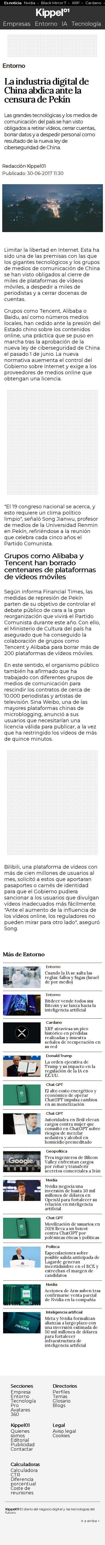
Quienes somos (20, 1433)
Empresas (17, 23)
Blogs (59, 1405)
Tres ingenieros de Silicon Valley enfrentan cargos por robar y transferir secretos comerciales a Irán (73, 1164)
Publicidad (23, 1445)
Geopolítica (56, 1151)
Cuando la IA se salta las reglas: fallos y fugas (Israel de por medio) (72, 977)
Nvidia (29, 3)
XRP (76, 3)
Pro (15, 1405)
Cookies (61, 1436)
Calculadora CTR (24, 1472)
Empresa (21, 1392)
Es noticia (12, 3)
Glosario (62, 1401)
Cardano (54, 1022)
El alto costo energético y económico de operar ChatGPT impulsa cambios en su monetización (71, 1097)
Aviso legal (64, 1431)
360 (15, 1414)
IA (64, 23)
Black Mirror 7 (53, 3)
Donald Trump (59, 1055)
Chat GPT (54, 1084)
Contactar (22, 1449)
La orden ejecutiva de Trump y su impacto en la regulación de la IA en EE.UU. (70, 1068)
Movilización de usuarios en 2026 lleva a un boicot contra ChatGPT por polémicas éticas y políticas (72, 1230)
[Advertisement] (52, 47)
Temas (60, 1396)
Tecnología (86, 23)
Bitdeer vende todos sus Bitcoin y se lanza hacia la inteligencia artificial (70, 1005)
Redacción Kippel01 (24, 166)
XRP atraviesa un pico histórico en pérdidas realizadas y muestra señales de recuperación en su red (73, 1037)
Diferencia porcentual (23, 1481)
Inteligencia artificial (64, 1312)
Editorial (20, 1440)
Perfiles (61, 1392)
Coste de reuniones (22, 1490)
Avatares (20, 1410)
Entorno (46, 23)
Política (52, 1246)
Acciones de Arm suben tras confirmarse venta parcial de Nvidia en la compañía (73, 1295)
